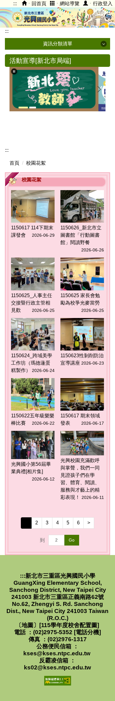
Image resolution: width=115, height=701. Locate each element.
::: (15, 3)
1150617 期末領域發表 (80, 419)
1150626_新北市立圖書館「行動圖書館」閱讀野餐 (81, 235)
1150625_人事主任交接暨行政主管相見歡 (31, 303)
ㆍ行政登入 (100, 3)
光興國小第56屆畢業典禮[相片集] (31, 468)
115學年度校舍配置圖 (69, 625)
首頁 (14, 163)
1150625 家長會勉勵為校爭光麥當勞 (80, 299)
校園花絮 (36, 163)
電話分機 (87, 632)
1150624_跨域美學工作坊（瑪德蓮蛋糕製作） (31, 363)
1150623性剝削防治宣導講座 (82, 359)
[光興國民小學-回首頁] (57, 16)
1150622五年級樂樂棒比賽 (32, 419)
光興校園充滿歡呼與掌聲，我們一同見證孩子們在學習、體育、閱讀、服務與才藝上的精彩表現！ (80, 479)
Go (72, 540)
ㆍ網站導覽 (67, 3)
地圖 (27, 625)
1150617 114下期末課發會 (32, 231)
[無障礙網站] (57, 680)
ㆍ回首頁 (36, 3)
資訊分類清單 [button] (57, 43)
